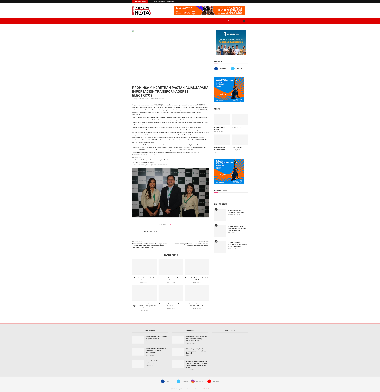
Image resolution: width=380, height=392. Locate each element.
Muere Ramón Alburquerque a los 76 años (156, 362)
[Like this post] (173, 224)
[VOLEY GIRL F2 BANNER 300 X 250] (229, 78)
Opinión (227, 21)
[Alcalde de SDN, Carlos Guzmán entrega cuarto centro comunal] (220, 231)
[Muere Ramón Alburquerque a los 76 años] (138, 364)
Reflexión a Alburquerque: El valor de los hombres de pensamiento (156, 351)
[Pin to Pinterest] (181, 224)
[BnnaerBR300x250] (231, 31)
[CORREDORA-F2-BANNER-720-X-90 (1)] (209, 7)
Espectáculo (181, 21)
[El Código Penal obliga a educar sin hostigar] (222, 119)
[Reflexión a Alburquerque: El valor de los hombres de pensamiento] (138, 352)
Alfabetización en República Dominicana (236, 211)
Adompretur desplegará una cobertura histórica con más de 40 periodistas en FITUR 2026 (196, 364)
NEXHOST (206, 389)
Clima (220, 21)
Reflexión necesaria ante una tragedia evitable (156, 338)
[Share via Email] (183, 224)
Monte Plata (202, 21)
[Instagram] (239, 21)
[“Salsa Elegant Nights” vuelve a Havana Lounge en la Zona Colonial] (178, 352)
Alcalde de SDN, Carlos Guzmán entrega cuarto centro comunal (237, 228)
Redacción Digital (143, 99)
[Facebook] (234, 21)
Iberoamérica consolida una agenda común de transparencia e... (144, 306)
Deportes (191, 21)
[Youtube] (241, 21)
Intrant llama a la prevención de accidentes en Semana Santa (237, 244)
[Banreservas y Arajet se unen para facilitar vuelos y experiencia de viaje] (178, 340)
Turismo (212, 21)
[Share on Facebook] (177, 224)
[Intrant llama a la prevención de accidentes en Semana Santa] (220, 247)
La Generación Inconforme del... (220, 149)
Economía (156, 21)
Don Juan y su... (237, 147)
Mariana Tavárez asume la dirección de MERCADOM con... (171, 1)
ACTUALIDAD (144, 21)
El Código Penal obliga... (219, 128)
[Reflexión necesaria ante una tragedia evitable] (138, 340)
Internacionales (168, 21)
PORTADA (135, 21)
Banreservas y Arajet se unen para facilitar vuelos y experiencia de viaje (197, 339)
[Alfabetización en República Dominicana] (220, 215)
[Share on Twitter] (179, 224)
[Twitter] (237, 21)
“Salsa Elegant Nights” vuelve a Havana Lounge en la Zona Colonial (197, 351)
